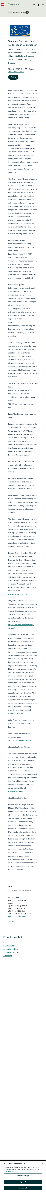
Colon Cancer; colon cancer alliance (20, 890)
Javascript (7, 956)
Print (5, 943)
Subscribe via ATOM (11, 952)
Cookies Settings (23, 1175)
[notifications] (38, 4)
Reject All (23, 1182)
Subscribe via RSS (10, 949)
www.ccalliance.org (15, 791)
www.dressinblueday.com (17, 594)
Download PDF (9, 946)
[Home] (10, 4)
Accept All (23, 1188)
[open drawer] (43, 4)
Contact (11, 921)
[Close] (42, 1163)
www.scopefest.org (15, 714)
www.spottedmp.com (17, 916)
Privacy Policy (9, 1171)
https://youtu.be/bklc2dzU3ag (19, 740)
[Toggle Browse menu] (38, 12)
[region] (23, 1176)
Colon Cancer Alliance (16, 72)
